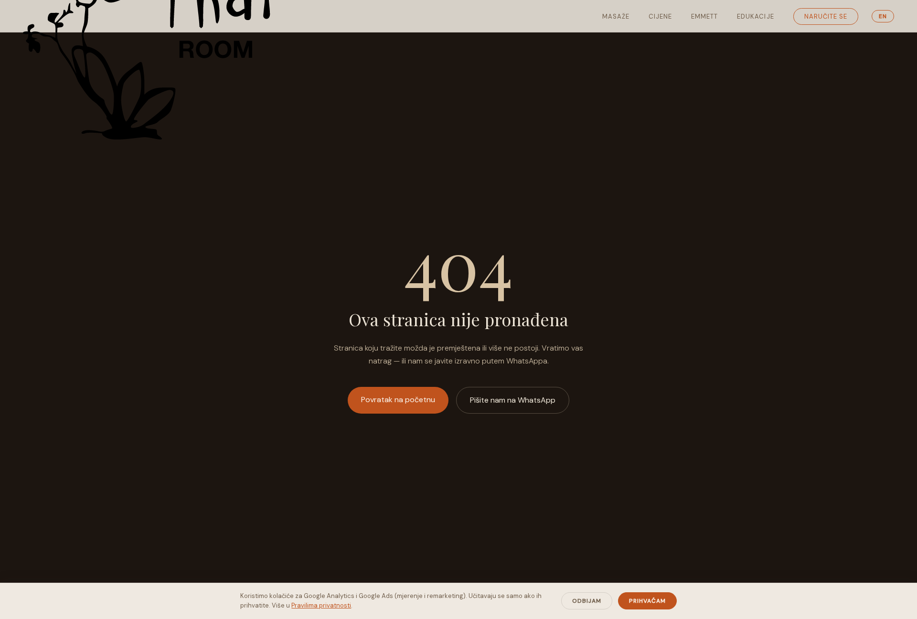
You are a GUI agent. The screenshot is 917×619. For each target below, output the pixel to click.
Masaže (615, 16)
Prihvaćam (647, 601)
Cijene (660, 16)
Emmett (704, 16)
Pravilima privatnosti (321, 605)
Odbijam (586, 601)
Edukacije (755, 16)
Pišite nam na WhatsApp (512, 400)
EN (883, 16)
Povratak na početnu (398, 400)
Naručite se (825, 16)
